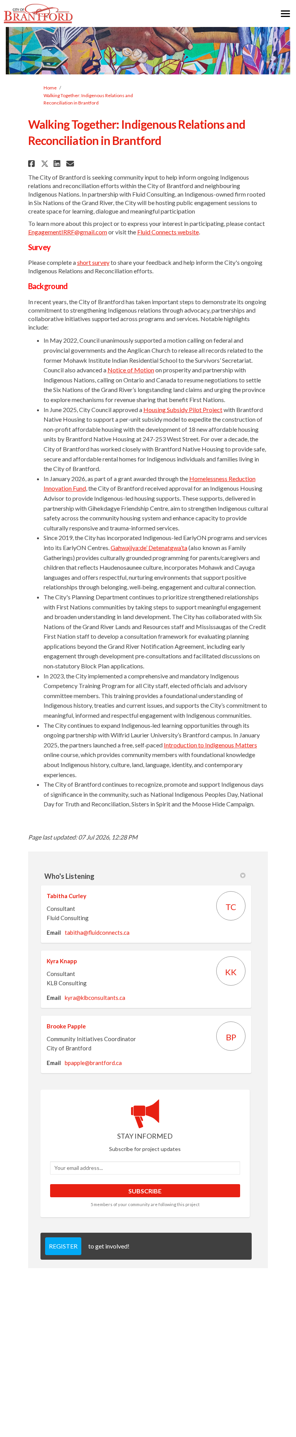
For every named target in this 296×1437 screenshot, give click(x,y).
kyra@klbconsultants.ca (95, 997)
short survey (93, 262)
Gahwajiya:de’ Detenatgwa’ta (149, 547)
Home (50, 88)
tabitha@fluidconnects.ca (97, 932)
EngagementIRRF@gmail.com (67, 232)
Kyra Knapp (62, 960)
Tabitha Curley (66, 895)
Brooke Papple (66, 1026)
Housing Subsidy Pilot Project (182, 409)
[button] (32, 164)
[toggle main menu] (285, 13)
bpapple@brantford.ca (93, 1062)
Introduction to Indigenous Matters (210, 745)
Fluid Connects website (168, 232)
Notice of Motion (131, 370)
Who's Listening (69, 876)
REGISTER (63, 1246)
